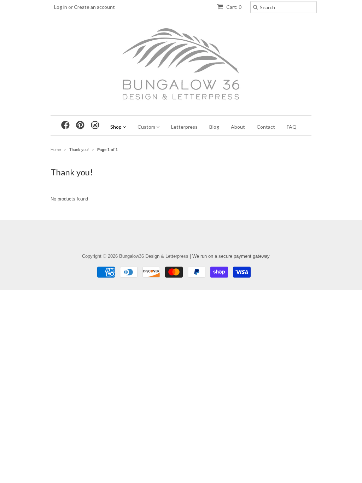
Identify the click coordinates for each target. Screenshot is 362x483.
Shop (116, 127)
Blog (214, 127)
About (238, 127)
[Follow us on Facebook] (67, 125)
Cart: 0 (233, 7)
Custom (147, 127)
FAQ (292, 127)
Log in (60, 7)
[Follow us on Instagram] (97, 125)
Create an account (94, 7)
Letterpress (184, 127)
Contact (266, 127)
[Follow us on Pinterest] (82, 125)
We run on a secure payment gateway (231, 256)
